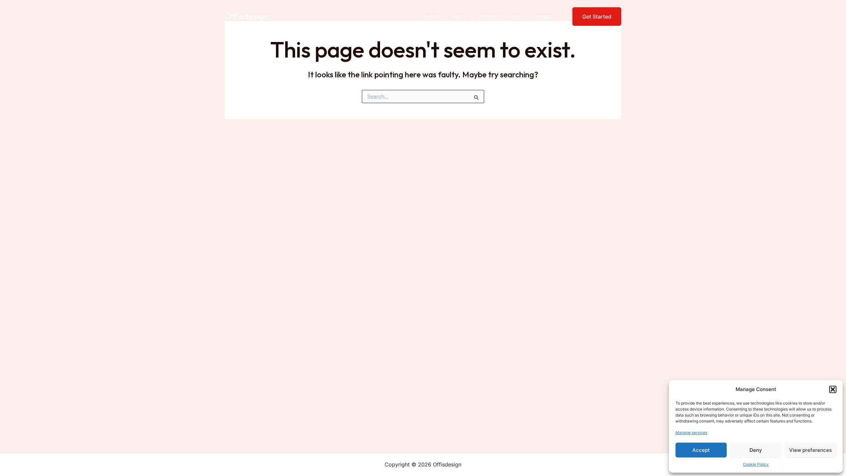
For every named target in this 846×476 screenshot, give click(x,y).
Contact (542, 16)
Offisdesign (247, 16)
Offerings (488, 16)
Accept (701, 450)
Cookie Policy (756, 464)
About (458, 16)
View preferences (810, 450)
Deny (756, 450)
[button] (832, 389)
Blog (515, 16)
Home (432, 16)
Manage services (691, 432)
